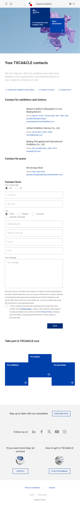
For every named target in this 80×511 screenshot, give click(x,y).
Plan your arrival (59, 471)
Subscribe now (61, 414)
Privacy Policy (26, 309)
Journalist (40, 214)
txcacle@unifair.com (34, 135)
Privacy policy (42, 495)
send (55, 326)
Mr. (21, 188)
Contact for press (47, 90)
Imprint (32, 495)
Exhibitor (25, 214)
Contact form (65, 90)
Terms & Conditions (32, 488)
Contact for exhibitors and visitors (21, 90)
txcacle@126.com (33, 151)
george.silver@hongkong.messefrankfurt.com (44, 175)
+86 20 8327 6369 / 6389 (42, 132)
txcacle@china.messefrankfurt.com (40, 122)
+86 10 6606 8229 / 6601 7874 (44, 148)
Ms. (10, 188)
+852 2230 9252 (38, 172)
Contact (20, 471)
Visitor (11, 214)
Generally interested (17, 217)
